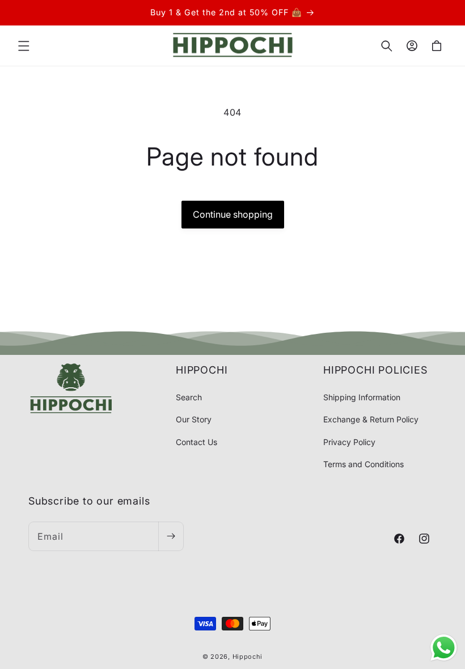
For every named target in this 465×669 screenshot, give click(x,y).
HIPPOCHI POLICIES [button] (375, 370)
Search (189, 397)
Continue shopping (233, 214)
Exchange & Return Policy (370, 419)
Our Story (194, 419)
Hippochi (247, 656)
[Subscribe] (170, 536)
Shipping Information (361, 397)
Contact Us (196, 442)
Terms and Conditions (363, 464)
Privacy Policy (349, 442)
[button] (23, 45)
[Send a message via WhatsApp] (443, 647)
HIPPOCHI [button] (201, 370)
